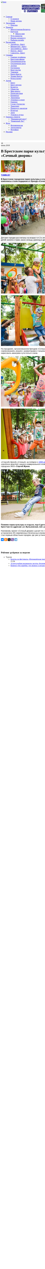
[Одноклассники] (5, 539)
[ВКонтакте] (2, 539)
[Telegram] (15, 539)
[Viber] (12, 539)
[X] (9, 539)
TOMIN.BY (5, 175)
